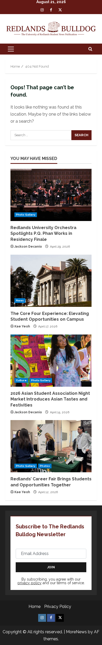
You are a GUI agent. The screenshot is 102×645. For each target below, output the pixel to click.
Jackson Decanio (28, 246)
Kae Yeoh (22, 326)
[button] (10, 49)
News (20, 300)
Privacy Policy (57, 606)
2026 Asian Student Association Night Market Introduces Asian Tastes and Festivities (50, 399)
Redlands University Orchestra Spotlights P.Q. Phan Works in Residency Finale (43, 233)
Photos (45, 465)
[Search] (90, 49)
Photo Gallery (25, 214)
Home (35, 606)
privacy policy (30, 583)
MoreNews (76, 631)
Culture (21, 380)
